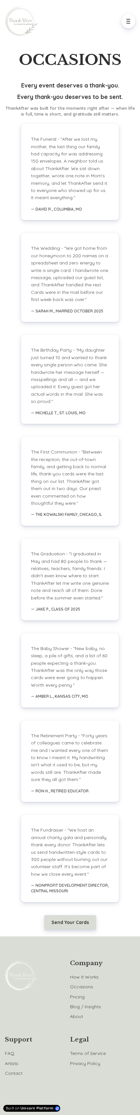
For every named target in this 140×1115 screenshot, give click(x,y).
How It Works (84, 977)
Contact (13, 1073)
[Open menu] (128, 21)
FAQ (9, 1053)
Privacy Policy (85, 1063)
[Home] (23, 21)
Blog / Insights (85, 1007)
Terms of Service (88, 1053)
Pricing (77, 997)
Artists (11, 1063)
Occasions (81, 987)
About (76, 1016)
